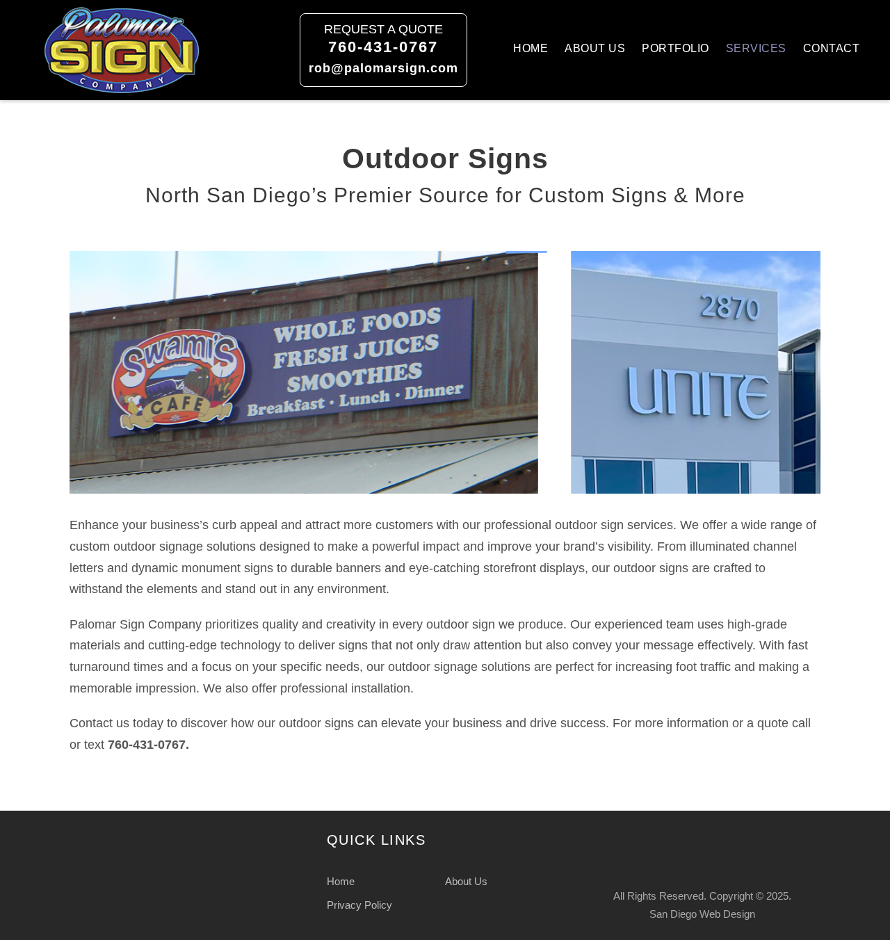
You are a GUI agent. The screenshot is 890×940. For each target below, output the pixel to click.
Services (756, 48)
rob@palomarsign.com (383, 68)
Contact (831, 48)
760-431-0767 (383, 47)
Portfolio (675, 48)
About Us (595, 48)
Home (530, 48)
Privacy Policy (359, 905)
